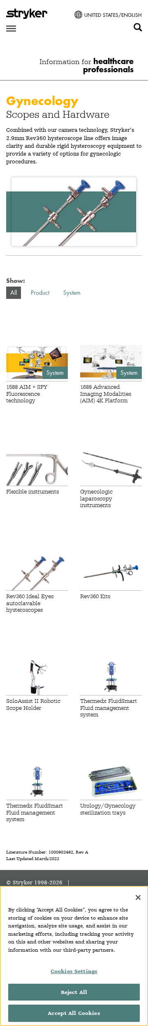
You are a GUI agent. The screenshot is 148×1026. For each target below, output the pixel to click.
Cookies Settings (74, 971)
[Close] (138, 897)
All (13, 292)
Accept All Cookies (74, 1013)
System (72, 292)
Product (40, 292)
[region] (74, 956)
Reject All (74, 992)
